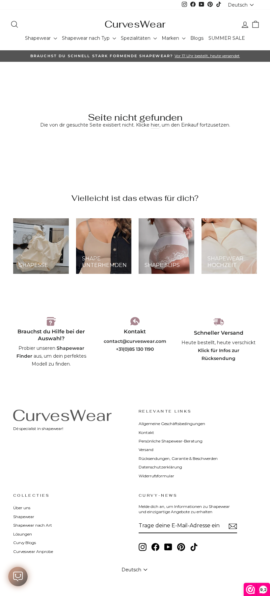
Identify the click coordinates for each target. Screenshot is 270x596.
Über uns (21, 507)
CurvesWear (135, 24)
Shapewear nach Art (32, 525)
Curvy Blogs (24, 542)
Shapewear (38, 38)
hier (155, 125)
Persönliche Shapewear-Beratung (170, 441)
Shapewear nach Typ (86, 38)
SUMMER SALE (226, 38)
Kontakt (146, 432)
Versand (146, 449)
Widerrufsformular (156, 475)
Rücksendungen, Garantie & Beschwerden (178, 458)
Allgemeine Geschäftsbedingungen (172, 423)
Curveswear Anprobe (33, 551)
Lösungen (22, 534)
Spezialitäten (136, 38)
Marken (171, 38)
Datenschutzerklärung (160, 467)
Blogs (196, 38)
